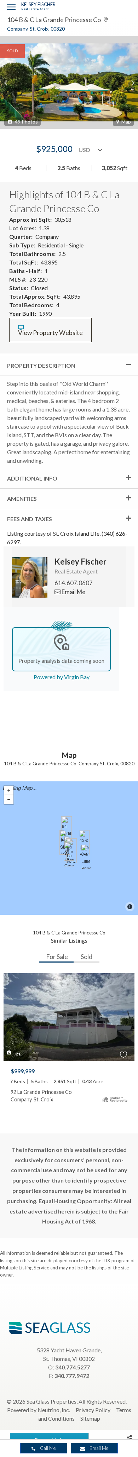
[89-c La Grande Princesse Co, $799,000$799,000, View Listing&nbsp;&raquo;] (69, 854)
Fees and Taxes (29, 518)
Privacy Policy (93, 1409)
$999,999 (23, 1071)
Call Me (47, 1448)
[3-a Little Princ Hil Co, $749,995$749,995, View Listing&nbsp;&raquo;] (86, 856)
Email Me (98, 1448)
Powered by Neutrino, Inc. (38, 1409)
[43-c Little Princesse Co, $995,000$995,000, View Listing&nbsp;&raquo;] (84, 842)
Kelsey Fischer (38, 4)
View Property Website (50, 332)
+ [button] (8, 790)
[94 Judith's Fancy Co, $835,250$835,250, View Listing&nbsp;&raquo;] (66, 828)
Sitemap (90, 1418)
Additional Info (32, 478)
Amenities (22, 498)
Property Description (41, 365)
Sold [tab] (86, 956)
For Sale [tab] (57, 956)
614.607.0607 (73, 583)
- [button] (8, 799)
